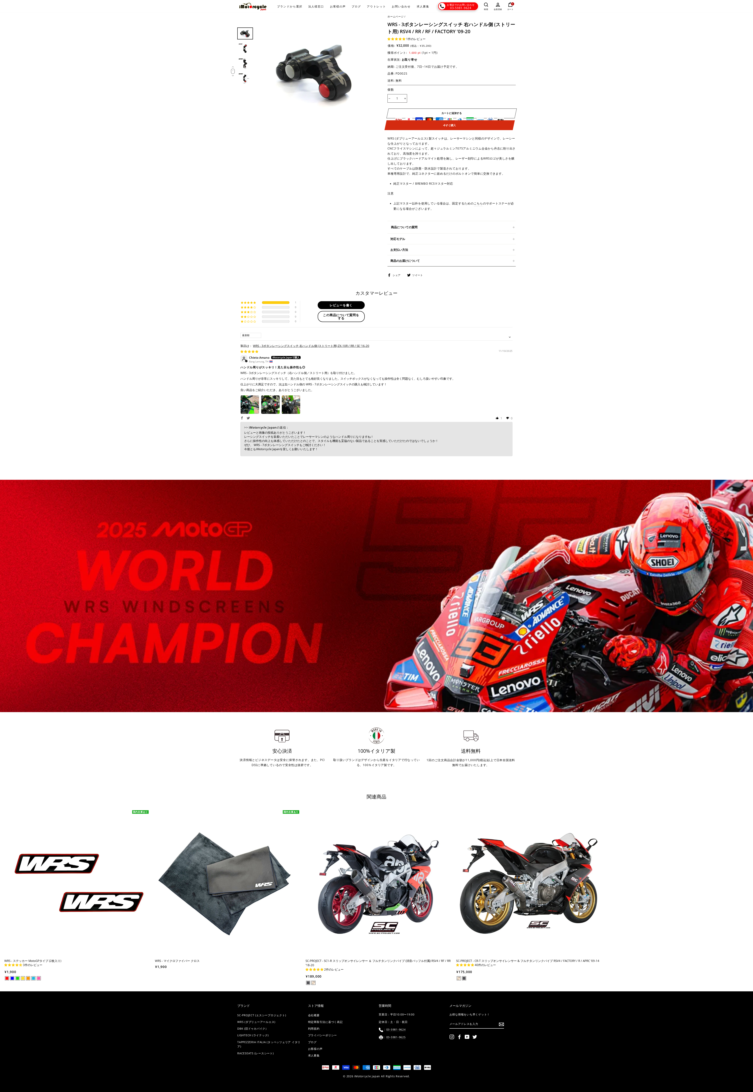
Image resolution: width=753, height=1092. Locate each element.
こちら (478, 203)
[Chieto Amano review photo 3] (291, 404)
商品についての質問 (404, 227)
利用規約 (314, 1028)
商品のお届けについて (405, 261)
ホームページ (395, 16)
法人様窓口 (316, 6)
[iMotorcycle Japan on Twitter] (474, 1037)
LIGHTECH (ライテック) (253, 1035)
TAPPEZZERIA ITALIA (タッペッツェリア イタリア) (268, 1044)
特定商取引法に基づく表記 (325, 1022)
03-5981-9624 (460, 8)
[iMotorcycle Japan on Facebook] (459, 1037)
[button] (396, 39)
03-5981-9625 (396, 1037)
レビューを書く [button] (341, 305)
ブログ (356, 6)
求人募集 (423, 6)
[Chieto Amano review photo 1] (249, 404)
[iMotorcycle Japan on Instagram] (451, 1037)
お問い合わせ (401, 6)
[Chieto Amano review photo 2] (270, 404)
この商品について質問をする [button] (341, 316)
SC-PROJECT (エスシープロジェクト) (261, 1015)
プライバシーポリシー (322, 1035)
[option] (315, 71)
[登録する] (501, 1024)
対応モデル (397, 239)
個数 (390, 89)
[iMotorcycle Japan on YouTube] (467, 1037)
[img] (249, 351)
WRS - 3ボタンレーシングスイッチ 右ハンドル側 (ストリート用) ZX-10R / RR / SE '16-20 (311, 346)
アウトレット (376, 6)
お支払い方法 (399, 250)
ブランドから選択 (289, 6)
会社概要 (314, 1015)
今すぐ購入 (450, 125)
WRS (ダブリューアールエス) (256, 1022)
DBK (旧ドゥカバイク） (252, 1028)
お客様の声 (338, 6)
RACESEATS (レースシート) (255, 1053)
